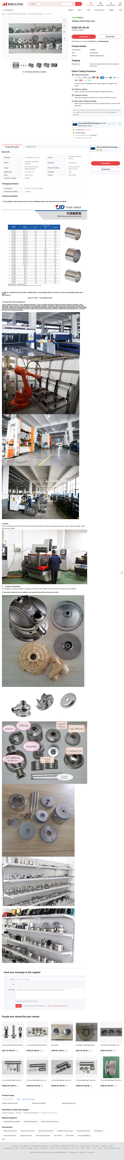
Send (18, 1006)
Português (29, 1148)
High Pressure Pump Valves (49, 1121)
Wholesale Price (65, 1146)
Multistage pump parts (69, 1103)
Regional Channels (85, 1146)
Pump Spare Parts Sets (43, 1135)
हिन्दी (88, 1148)
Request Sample (103, 41)
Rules (120, 10)
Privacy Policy (90, 1152)
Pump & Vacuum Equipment (35, 14)
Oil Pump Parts (98, 1131)
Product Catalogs (29, 1099)
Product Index (95, 1146)
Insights (111, 1146)
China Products (24, 1146)
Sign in (120, 5)
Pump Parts (48, 14)
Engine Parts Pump (26, 1135)
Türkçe (100, 1148)
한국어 (77, 1148)
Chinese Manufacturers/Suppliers (39, 1146)
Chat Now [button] (111, 37)
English (17, 1148)
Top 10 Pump (58, 1135)
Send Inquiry (83, 37)
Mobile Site (104, 1146)
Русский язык (44, 1148)
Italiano (52, 1148)
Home (3, 14)
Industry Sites (74, 1146)
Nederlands (66, 1148)
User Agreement (73, 1152)
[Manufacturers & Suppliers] (12, 4)
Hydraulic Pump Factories (65, 1131)
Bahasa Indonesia (115, 1148)
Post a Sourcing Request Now (58, 1006)
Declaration (82, 1152)
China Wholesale (54, 1146)
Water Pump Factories (27, 1131)
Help (88, 10)
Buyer (79, 10)
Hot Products (14, 1146)
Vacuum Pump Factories (45, 1131)
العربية (72, 1148)
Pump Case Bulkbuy (84, 1135)
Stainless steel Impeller (39, 1103)
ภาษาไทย (93, 1148)
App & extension (99, 10)
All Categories (9, 10)
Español (23, 1148)
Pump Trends (70, 1135)
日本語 (83, 1148)
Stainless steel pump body (10, 1103)
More (3, 1139)
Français (36, 1148)
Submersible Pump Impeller (11, 1121)
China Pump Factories (10, 1131)
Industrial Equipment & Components (16, 14)
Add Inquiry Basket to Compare (35, 72)
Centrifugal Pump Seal (30, 1121)
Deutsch (58, 1148)
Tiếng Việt (106, 1148)
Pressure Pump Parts (9, 1135)
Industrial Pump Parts (83, 1131)
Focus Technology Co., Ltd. (49, 1152)
